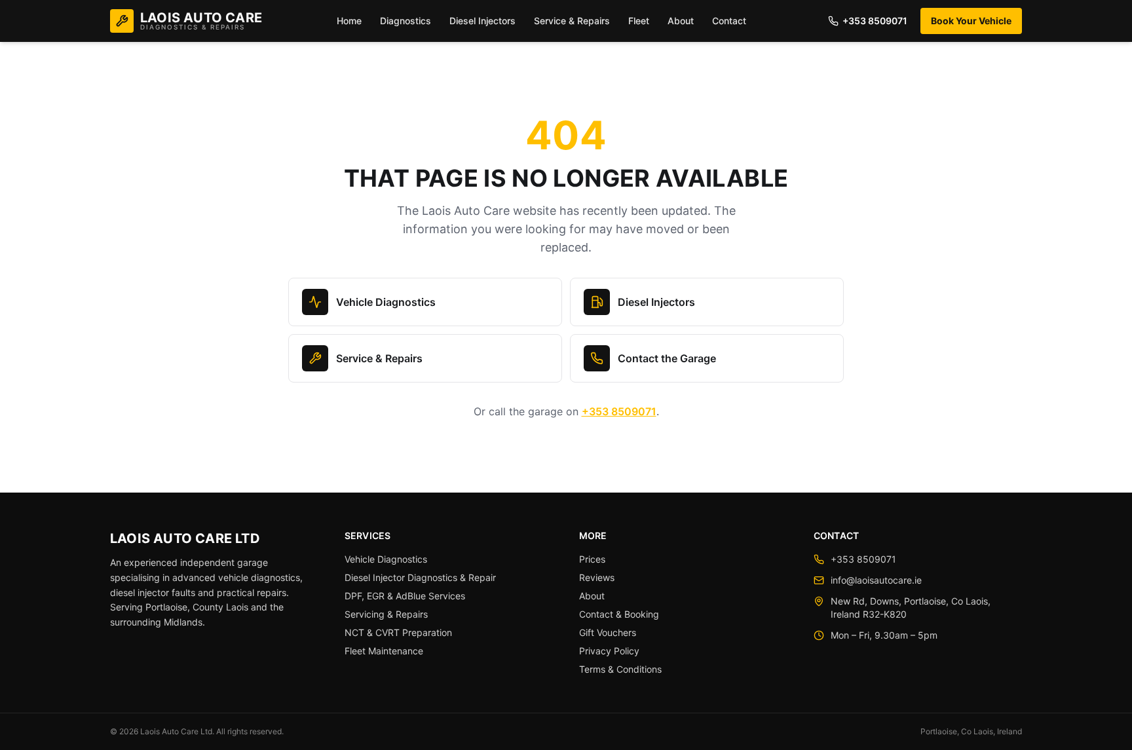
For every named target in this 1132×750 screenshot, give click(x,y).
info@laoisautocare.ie (876, 580)
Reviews (596, 577)
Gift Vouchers (607, 632)
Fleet (638, 20)
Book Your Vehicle (971, 20)
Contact (729, 20)
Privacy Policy (609, 650)
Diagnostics (405, 20)
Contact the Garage (667, 358)
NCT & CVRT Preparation (398, 632)
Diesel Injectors (482, 20)
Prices (592, 559)
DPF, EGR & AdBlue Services (405, 595)
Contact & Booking (619, 614)
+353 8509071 (874, 20)
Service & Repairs (572, 20)
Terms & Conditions (620, 669)
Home (349, 20)
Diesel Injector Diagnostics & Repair (420, 577)
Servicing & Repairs (386, 614)
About (681, 20)
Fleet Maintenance (384, 650)
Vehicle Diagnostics (386, 302)
